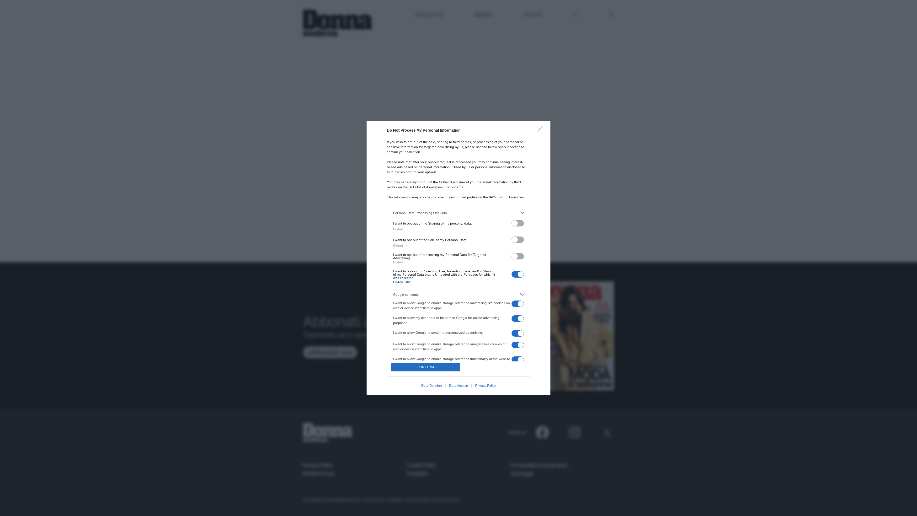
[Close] (541, 130)
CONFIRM (425, 367)
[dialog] (458, 258)
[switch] (518, 223)
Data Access (458, 385)
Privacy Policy (485, 385)
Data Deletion (431, 385)
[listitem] (458, 212)
